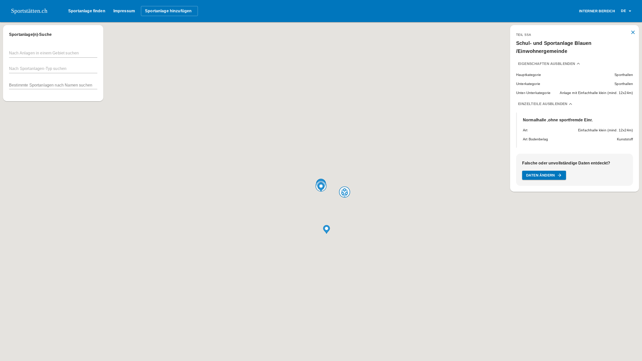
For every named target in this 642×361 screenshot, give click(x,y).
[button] (627, 11)
